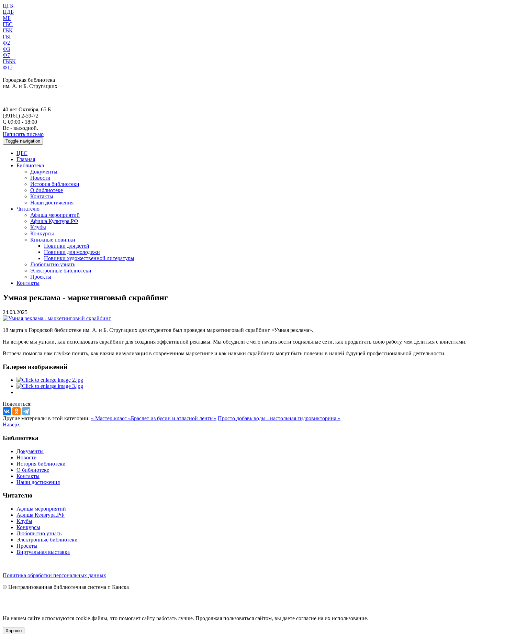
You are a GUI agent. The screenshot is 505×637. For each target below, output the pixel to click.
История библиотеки (54, 184)
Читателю (28, 209)
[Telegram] (26, 411)
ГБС (8, 24)
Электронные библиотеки (60, 270)
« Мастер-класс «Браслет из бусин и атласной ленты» (153, 418)
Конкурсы (42, 233)
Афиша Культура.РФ (54, 221)
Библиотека (30, 165)
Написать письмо (23, 134)
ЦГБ (8, 6)
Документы (43, 172)
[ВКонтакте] (7, 411)
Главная (25, 159)
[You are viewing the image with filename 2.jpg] (49, 380)
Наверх (11, 424)
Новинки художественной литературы (89, 258)
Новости (40, 178)
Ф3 (6, 49)
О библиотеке (46, 190)
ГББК (9, 61)
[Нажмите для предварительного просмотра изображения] (57, 318)
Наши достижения (52, 202)
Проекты (40, 277)
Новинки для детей (66, 246)
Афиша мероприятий (55, 215)
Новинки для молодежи (72, 252)
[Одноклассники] (16, 411)
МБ (7, 18)
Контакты (41, 196)
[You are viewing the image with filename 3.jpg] (49, 386)
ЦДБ (8, 12)
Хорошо (13, 630)
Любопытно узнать (52, 264)
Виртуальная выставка (43, 552)
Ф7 (6, 55)
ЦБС (21, 153)
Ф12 (8, 67)
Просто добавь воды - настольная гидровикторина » (279, 418)
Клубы (38, 227)
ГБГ (7, 37)
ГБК (8, 30)
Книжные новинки (52, 240)
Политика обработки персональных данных (54, 575)
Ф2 (6, 43)
